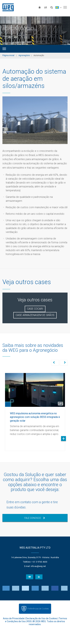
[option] (35, 409)
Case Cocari (35, 308)
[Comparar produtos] (45, 7)
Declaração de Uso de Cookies (41, 618)
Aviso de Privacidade (13, 618)
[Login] (39, 7)
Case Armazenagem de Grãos (35, 315)
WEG (7, 7)
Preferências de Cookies (38, 608)
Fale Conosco (32, 518)
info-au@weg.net (38, 566)
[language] (58, 7)
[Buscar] (51, 7)
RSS (29, 621)
